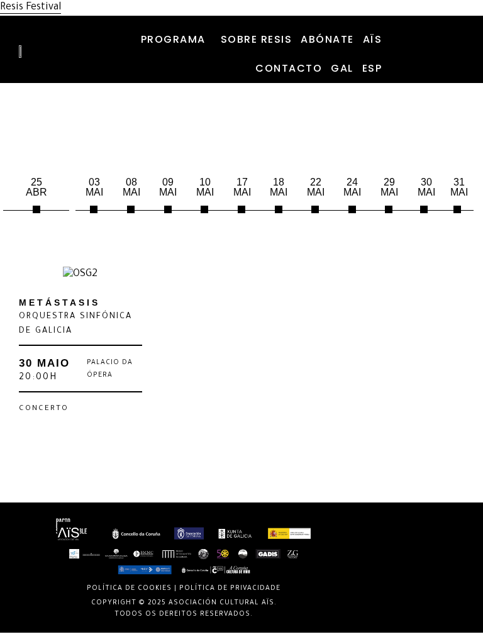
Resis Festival (30, 7)
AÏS (372, 39)
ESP (372, 68)
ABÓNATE (327, 39)
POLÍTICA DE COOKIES (129, 588)
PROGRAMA (173, 39)
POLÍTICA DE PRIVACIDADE (229, 588)
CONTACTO (288, 68)
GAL (342, 68)
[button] (176, 39)
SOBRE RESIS (256, 39)
